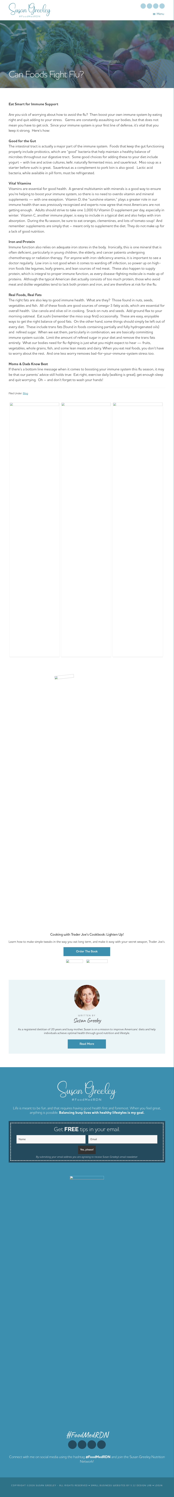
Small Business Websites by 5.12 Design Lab (121, 1485)
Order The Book (87, 951)
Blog (25, 393)
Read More (87, 1044)
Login (159, 1485)
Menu (160, 14)
